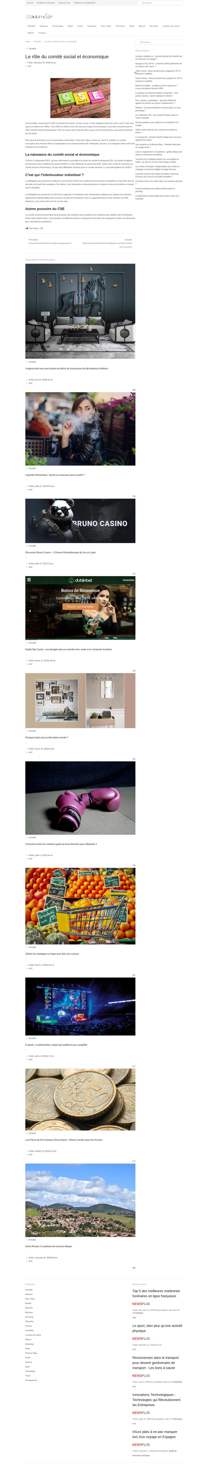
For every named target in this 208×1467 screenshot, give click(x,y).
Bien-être (154, 26)
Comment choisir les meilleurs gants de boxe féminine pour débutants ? (61, 844)
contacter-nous (64, 3)
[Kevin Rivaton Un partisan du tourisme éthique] (80, 1165)
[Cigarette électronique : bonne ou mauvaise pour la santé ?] (80, 394)
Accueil (30, 3)
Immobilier (29, 1330)
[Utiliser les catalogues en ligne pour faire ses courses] (80, 869)
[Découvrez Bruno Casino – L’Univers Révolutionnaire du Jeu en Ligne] (80, 500)
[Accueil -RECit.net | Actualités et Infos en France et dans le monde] (43, 14)
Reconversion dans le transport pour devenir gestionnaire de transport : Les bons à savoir (155, 1363)
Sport (27, 1367)
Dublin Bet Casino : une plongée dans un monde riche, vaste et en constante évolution (68, 649)
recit (29, 66)
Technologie (57, 26)
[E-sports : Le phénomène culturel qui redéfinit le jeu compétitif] (80, 979)
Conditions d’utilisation (46, 3)
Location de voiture (171, 26)
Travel (80, 26)
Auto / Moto (106, 26)
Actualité (31, 26)
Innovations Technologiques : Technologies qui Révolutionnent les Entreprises (156, 1400)
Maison (31, 33)
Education (91, 26)
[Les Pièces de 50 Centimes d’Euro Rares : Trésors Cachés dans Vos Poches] (80, 1070)
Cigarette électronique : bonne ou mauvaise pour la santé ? (54, 475)
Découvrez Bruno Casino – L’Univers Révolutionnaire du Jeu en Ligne (60, 552)
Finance (28, 1326)
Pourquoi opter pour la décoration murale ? (46, 737)
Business (44, 26)
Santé (70, 26)
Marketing (29, 1344)
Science (42, 33)
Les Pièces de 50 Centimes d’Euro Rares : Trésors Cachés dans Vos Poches (63, 1140)
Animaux (29, 1294)
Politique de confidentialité (84, 3)
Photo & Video (31, 1353)
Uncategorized (31, 1380)
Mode (131, 26)
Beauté (142, 26)
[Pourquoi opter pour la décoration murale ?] (80, 675)
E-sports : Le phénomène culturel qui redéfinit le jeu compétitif (56, 1045)
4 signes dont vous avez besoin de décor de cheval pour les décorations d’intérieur (66, 368)
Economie (120, 26)
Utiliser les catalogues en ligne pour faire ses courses (52, 954)
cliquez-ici (29, 201)
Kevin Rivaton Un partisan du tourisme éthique (48, 1246)
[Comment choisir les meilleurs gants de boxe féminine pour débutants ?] (80, 763)
